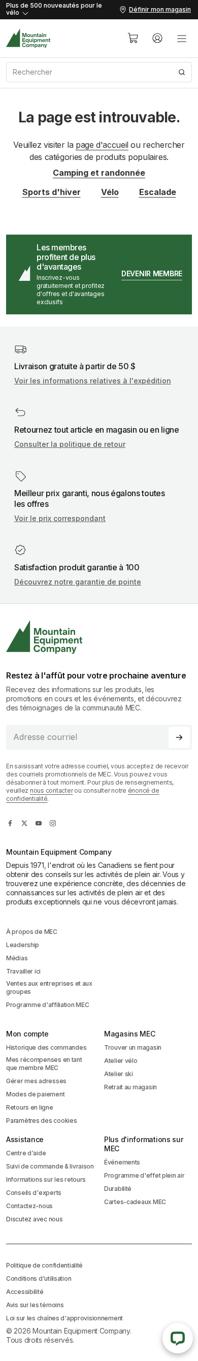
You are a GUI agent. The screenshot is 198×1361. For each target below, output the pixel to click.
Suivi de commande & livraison (50, 1166)
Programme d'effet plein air (144, 1175)
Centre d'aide (26, 1153)
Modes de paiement (35, 1094)
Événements (122, 1162)
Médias (16, 958)
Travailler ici (23, 971)
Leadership (22, 945)
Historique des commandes (46, 1047)
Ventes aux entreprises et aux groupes (49, 987)
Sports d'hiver (51, 192)
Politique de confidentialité (44, 1265)
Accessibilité (24, 1291)
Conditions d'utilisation (38, 1278)
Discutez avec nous (34, 1219)
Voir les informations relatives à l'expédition (92, 380)
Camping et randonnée (99, 173)
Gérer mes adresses (36, 1081)
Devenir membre (151, 273)
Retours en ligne (29, 1107)
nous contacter (51, 790)
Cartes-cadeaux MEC (135, 1202)
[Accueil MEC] (28, 38)
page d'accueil (102, 145)
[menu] (182, 38)
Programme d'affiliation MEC (47, 1005)
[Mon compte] (157, 38)
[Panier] (133, 38)
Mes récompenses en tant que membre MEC (44, 1064)
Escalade (157, 192)
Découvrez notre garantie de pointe (77, 581)
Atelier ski (118, 1074)
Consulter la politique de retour (69, 444)
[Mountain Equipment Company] (99, 637)
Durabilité (117, 1188)
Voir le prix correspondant (60, 518)
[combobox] (99, 72)
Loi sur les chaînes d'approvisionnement (64, 1318)
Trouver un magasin (132, 1047)
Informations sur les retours (46, 1179)
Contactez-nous (29, 1206)
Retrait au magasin (130, 1087)
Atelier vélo (121, 1060)
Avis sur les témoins (34, 1305)
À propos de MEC (31, 931)
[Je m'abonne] (179, 737)
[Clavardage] (177, 1338)
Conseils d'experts (33, 1192)
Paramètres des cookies (41, 1120)
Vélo (110, 192)
